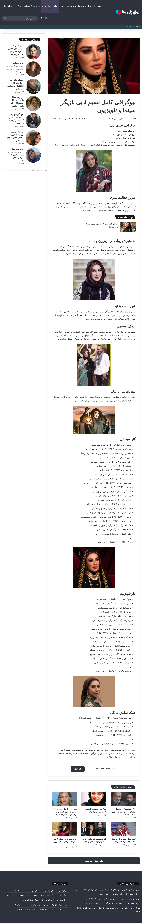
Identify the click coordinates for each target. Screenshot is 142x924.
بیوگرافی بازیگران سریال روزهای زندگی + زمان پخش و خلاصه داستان (124, 812)
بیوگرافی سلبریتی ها (50, 6)
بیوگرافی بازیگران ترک (59, 905)
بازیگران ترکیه (48, 890)
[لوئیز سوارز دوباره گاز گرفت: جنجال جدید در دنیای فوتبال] (123, 829)
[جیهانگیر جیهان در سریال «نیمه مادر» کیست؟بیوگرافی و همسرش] (33, 120)
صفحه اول (97, 6)
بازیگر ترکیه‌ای (39, 895)
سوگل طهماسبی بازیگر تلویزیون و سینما (102, 224)
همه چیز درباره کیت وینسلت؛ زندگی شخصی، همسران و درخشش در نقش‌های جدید (65, 812)
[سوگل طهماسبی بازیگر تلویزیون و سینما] (128, 227)
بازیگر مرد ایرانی (61, 900)
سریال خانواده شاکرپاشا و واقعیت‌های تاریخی (122, 894)
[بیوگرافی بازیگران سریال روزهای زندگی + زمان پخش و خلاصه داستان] (123, 799)
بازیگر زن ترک (10, 895)
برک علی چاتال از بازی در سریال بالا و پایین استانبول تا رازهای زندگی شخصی (16, 155)
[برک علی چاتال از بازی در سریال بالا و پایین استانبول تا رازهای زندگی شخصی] (33, 155)
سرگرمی (17, 6)
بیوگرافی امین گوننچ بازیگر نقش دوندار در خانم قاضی (119, 899)
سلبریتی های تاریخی (68, 6)
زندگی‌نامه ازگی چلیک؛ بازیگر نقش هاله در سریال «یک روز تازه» (65, 841)
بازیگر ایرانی (63, 895)
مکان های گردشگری (31, 6)
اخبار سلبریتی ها (84, 6)
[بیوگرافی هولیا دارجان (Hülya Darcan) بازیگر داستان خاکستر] (33, 103)
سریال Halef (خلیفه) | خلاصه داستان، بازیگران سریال (119, 903)
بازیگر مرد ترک (47, 900)
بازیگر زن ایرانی (24, 895)
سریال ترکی (63, 909)
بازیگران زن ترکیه (17, 890)
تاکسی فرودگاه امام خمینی (37, 170)
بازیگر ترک (51, 895)
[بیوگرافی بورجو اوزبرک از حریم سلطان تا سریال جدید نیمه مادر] (33, 138)
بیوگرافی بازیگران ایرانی (29, 900)
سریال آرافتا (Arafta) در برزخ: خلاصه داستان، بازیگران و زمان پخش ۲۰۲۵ (111, 908)
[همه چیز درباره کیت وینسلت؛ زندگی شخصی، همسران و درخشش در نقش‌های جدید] (64, 799)
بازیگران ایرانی (62, 890)
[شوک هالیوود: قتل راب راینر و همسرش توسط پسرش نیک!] (93, 829)
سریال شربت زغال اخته (27, 909)
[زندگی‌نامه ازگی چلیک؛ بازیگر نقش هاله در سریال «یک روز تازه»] (64, 829)
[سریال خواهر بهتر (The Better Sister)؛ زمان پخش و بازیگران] (33, 86)
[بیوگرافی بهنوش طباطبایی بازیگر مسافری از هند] (93, 799)
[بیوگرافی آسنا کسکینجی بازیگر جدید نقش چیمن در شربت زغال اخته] (33, 69)
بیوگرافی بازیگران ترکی (39, 905)
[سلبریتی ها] (122, 12)
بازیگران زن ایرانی (33, 890)
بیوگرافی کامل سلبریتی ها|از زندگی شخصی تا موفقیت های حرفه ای (114, 889)
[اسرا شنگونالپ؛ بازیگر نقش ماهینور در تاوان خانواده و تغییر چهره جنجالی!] (33, 52)
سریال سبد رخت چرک (47, 909)
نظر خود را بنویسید (94, 860)
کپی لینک (77, 769)
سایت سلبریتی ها (21, 905)
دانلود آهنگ (7, 6)
